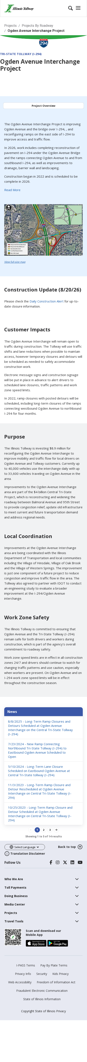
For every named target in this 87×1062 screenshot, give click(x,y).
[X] (65, 862)
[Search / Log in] (75, 8)
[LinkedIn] (72, 862)
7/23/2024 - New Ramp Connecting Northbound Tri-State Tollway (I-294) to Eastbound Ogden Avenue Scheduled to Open (37, 750)
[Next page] (56, 830)
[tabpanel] (43, 194)
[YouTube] (80, 862)
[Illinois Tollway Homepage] (19, 8)
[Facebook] (51, 862)
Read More (12, 190)
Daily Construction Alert (47, 301)
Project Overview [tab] (44, 106)
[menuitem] (13, 879)
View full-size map (14, 262)
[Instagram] (58, 862)
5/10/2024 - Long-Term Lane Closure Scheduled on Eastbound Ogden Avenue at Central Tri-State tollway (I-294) (39, 770)
